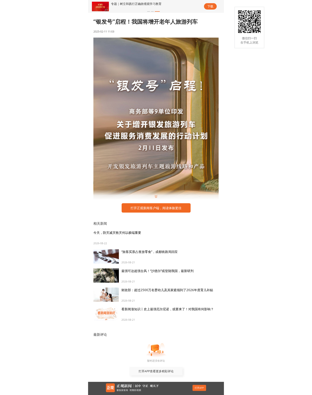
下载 (210, 6)
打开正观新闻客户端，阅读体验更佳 (156, 208)
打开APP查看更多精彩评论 (156, 371)
